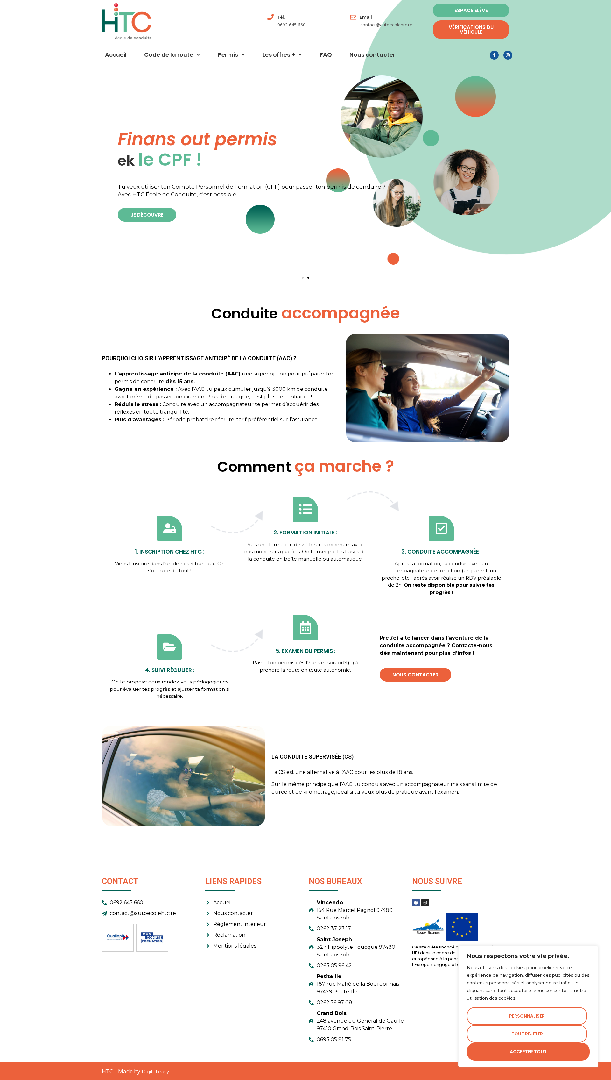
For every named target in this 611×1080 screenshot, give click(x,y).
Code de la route (168, 55)
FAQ (326, 55)
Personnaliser (527, 1016)
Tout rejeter (527, 1034)
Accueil (116, 55)
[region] (528, 1006)
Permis (228, 55)
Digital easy (155, 1072)
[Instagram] (507, 55)
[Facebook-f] (494, 55)
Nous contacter (372, 55)
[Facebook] (416, 902)
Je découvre (147, 214)
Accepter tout (528, 1051)
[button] (303, 278)
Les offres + (279, 55)
